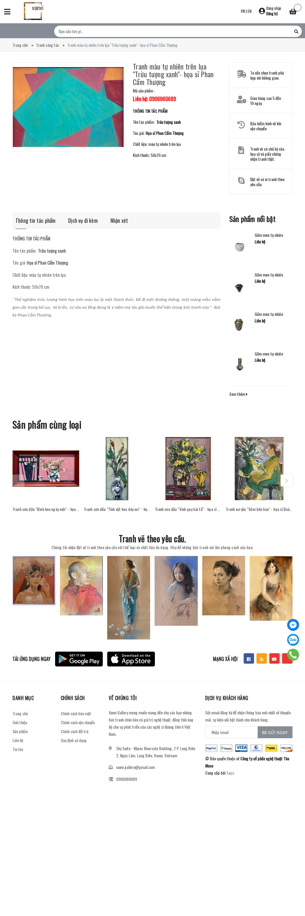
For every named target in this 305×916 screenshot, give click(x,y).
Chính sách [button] (73, 698)
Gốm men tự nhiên (269, 235)
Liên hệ (18, 740)
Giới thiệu (20, 722)
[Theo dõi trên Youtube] (274, 658)
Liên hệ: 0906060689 (154, 99)
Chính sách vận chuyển (78, 722)
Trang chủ (20, 713)
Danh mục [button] (23, 698)
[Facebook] (293, 625)
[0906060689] (293, 655)
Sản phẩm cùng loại (47, 424)
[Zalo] (293, 640)
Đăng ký (272, 13)
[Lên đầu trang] (290, 896)
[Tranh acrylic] (259, 468)
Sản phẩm (20, 731)
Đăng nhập (273, 8)
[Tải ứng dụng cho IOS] (131, 659)
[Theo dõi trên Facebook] (249, 658)
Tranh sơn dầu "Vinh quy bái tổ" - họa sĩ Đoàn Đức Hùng (188, 509)
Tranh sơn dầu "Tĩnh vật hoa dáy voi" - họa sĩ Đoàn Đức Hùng (117, 509)
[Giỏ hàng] (293, 12)
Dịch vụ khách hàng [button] (226, 698)
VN (243, 11)
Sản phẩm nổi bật (252, 218)
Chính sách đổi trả (74, 731)
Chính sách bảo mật (76, 713)
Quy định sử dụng (74, 740)
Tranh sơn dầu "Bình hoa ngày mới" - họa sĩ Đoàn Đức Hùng (46, 509)
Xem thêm (237, 394)
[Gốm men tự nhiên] (239, 245)
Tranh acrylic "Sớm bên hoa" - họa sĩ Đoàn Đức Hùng (259, 509)
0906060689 (126, 779)
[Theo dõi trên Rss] (261, 658)
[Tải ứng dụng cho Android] (79, 659)
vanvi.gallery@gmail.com (135, 767)
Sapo (230, 773)
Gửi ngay (278, 732)
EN (249, 11)
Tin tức (18, 749)
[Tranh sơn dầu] (46, 468)
